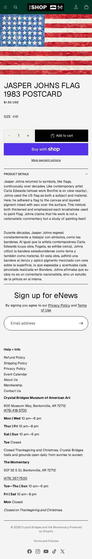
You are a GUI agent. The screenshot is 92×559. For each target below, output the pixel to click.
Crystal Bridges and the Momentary (44, 527)
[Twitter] (62, 551)
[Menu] (5, 7)
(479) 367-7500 (15, 478)
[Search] (15, 7)
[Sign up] (81, 323)
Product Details (16, 174)
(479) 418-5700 (15, 410)
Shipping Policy (15, 363)
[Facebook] (29, 551)
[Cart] (86, 7)
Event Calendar (15, 374)
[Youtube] (46, 551)
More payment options (46, 160)
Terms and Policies (46, 541)
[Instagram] (38, 551)
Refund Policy (14, 358)
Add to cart (64, 135)
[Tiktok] (54, 551)
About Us (11, 380)
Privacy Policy (59, 305)
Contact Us (12, 391)
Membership (13, 385)
